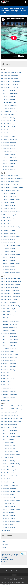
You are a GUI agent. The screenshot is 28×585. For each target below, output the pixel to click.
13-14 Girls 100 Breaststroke (9, 351)
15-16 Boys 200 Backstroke (8, 142)
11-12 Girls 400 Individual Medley (10, 454)
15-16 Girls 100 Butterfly (8, 248)
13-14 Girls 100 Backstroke (8, 348)
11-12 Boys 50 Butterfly (7, 203)
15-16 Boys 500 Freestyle (8, 497)
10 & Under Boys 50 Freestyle (9, 415)
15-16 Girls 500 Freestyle (8, 506)
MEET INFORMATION (7, 560)
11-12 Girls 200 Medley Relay (9, 324)
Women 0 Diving (5, 400)
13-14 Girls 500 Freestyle (8, 360)
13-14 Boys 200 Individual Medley (10, 227)
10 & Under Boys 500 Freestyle (9, 287)
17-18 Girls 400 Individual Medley (10, 273)
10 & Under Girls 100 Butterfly (9, 84)
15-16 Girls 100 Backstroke (8, 373)
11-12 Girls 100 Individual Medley (10, 321)
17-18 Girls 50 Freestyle (7, 524)
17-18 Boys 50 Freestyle (7, 512)
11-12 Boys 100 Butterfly (8, 90)
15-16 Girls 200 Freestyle (8, 154)
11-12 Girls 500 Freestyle (8, 330)
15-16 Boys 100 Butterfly (8, 239)
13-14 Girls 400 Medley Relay (9, 139)
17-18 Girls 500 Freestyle (8, 528)
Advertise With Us (5, 584)
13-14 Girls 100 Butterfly (8, 130)
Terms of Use (11, 582)
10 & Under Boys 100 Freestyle (9, 175)
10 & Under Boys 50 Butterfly (9, 412)
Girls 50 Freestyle (6, 531)
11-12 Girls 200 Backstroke (8, 209)
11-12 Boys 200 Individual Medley (10, 199)
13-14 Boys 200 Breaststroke (9, 121)
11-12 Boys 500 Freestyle (8, 315)
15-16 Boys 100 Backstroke (8, 363)
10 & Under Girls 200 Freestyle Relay (11, 421)
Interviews (5, 544)
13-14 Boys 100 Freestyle (8, 221)
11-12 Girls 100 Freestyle (8, 206)
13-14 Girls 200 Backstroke (8, 233)
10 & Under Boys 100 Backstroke (10, 278)
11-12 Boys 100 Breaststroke (9, 430)
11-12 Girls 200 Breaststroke (9, 105)
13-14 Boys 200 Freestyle (8, 124)
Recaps (4, 547)
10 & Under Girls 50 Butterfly (9, 424)
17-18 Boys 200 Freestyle (8, 163)
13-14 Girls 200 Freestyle (8, 136)
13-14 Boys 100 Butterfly (8, 118)
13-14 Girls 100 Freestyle (8, 230)
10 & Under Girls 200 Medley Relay (10, 293)
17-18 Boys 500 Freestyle (8, 515)
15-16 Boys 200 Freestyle (8, 145)
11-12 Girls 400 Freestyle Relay (9, 215)
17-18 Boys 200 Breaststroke (9, 160)
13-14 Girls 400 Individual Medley (10, 476)
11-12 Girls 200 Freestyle (8, 108)
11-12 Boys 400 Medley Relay (9, 99)
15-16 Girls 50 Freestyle (7, 503)
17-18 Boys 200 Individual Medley (10, 509)
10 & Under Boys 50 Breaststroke (10, 284)
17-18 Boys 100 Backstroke (8, 382)
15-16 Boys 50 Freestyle (7, 494)
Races (4, 541)
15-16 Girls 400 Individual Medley (10, 254)
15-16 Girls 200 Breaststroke (9, 151)
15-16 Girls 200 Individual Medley (10, 500)
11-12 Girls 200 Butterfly (8, 448)
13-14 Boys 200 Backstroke (8, 224)
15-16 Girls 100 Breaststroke (9, 376)
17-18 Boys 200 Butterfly (8, 388)
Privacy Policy (20, 582)
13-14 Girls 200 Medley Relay (9, 357)
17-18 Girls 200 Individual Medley (10, 521)
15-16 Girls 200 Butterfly (8, 379)
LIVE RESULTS (5, 562)
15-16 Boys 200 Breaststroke (9, 488)
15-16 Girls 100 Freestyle (8, 251)
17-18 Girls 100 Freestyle (8, 269)
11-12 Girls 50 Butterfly (7, 218)
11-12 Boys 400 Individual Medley (10, 436)
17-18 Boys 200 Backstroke (8, 157)
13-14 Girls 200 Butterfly (8, 473)
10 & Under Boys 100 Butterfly (9, 75)
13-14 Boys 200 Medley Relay (9, 342)
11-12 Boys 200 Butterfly (8, 433)
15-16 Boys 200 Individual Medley (10, 491)
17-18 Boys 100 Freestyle (8, 260)
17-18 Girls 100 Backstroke (8, 391)
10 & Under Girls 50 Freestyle (9, 427)
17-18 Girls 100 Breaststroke (9, 394)
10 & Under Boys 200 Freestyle (9, 78)
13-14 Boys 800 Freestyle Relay (10, 470)
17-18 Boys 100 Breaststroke (9, 385)
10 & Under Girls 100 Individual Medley (12, 418)
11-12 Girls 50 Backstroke (8, 115)
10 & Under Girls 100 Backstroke (10, 290)
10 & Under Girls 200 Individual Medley (12, 187)
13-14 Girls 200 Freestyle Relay (9, 354)
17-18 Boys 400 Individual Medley (10, 263)
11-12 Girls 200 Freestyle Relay (9, 451)
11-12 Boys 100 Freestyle (8, 193)
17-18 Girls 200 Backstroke (8, 518)
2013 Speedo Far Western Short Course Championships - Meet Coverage (10, 555)
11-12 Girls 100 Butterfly (8, 445)
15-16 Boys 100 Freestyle (8, 242)
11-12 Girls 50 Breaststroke (9, 327)
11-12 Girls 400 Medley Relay (9, 112)
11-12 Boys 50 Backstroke (8, 102)
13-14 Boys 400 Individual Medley (10, 464)
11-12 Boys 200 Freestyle (8, 96)
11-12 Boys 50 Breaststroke (9, 312)
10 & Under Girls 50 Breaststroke (10, 297)
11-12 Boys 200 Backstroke (8, 196)
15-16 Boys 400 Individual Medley (10, 245)
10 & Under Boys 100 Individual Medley (12, 406)
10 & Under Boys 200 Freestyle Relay (11, 409)
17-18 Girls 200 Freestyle (8, 169)
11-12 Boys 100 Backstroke (8, 303)
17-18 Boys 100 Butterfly (8, 257)
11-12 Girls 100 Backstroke (8, 318)
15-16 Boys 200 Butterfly (8, 370)
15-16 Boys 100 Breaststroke (9, 367)
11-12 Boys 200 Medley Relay (9, 309)
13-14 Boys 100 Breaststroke (9, 336)
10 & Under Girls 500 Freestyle (9, 300)
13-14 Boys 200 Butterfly (8, 461)
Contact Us (3, 582)
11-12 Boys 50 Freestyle (7, 439)
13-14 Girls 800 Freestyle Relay (9, 485)
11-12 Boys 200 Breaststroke (9, 93)
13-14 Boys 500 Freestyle (8, 345)
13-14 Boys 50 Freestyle (7, 467)
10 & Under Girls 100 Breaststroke (11, 81)
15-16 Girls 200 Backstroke (8, 148)
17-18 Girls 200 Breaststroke (9, 166)
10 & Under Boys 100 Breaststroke (11, 72)
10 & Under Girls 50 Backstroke (10, 190)
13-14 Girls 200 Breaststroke (9, 133)
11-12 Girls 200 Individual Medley (10, 212)
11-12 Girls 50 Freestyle (7, 458)
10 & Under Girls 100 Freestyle (9, 184)
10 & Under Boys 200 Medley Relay (11, 281)
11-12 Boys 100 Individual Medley (10, 306)
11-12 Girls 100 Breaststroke (9, 442)
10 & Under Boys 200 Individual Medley (12, 178)
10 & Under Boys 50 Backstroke (10, 181)
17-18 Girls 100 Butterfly (8, 266)
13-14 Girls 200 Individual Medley (10, 236)
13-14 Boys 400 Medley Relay (9, 127)
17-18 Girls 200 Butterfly (8, 397)
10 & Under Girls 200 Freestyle (9, 87)
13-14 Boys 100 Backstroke (8, 333)
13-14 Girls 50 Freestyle (7, 479)
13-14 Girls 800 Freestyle (8, 482)
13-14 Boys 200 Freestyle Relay (10, 339)
